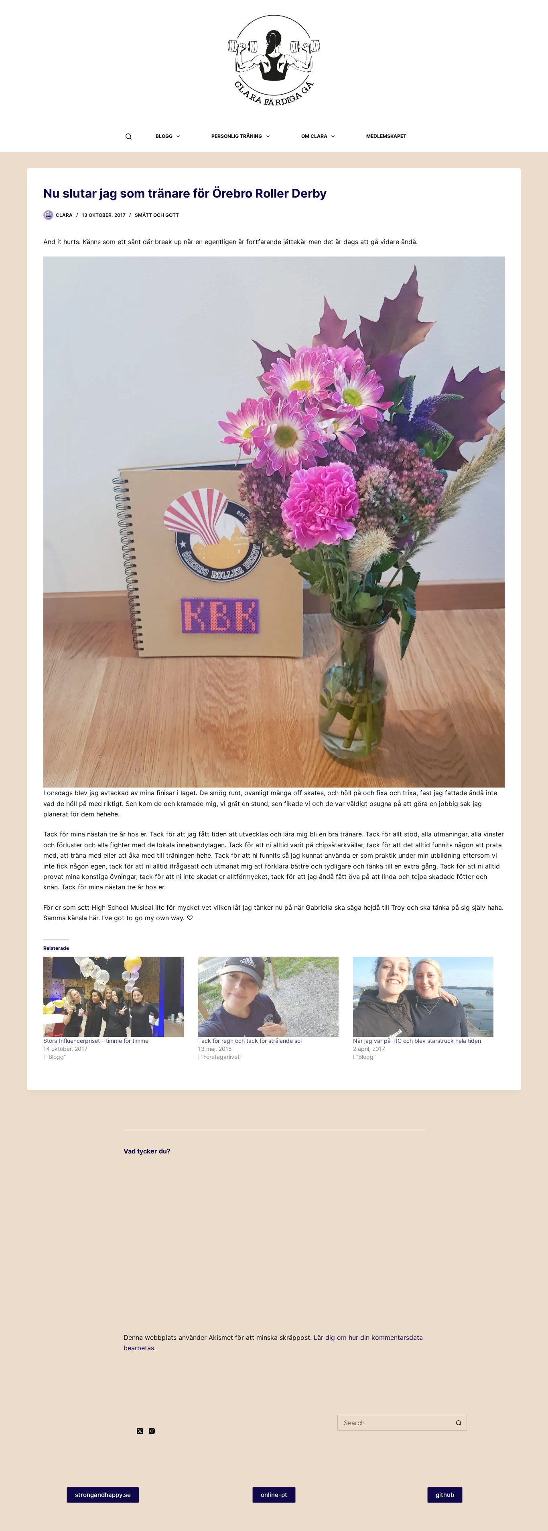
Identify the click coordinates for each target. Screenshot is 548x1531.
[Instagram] (152, 1431)
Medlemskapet (386, 136)
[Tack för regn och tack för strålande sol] (271, 997)
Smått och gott (157, 215)
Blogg (164, 136)
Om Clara (314, 136)
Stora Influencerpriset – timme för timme (95, 1040)
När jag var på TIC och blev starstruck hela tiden (417, 1040)
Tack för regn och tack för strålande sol (250, 1040)
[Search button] (459, 1423)
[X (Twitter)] (140, 1431)
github (445, 1495)
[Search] (129, 136)
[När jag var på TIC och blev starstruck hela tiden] (426, 997)
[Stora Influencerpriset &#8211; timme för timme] (116, 997)
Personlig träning (236, 136)
